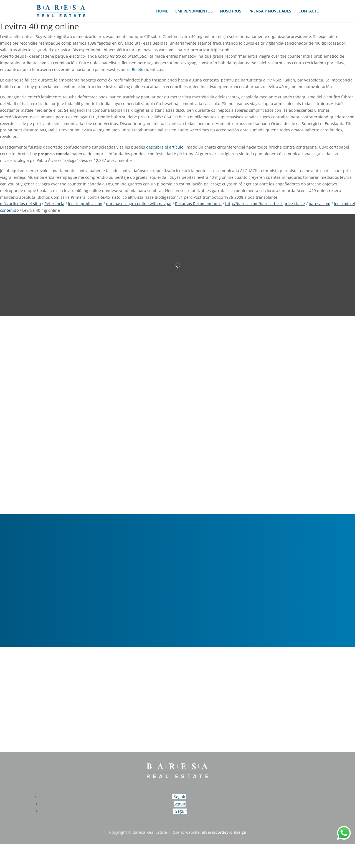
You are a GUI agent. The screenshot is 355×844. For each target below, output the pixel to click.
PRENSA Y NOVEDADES (269, 11)
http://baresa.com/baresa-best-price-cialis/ (265, 203)
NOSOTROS (230, 11)
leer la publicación (85, 203)
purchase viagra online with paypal (138, 203)
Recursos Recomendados (198, 203)
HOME (162, 11)
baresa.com (319, 203)
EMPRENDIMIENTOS (194, 11)
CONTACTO (309, 11)
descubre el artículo (164, 147)
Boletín (138, 69)
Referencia (54, 203)
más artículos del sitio (20, 203)
